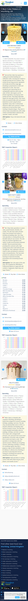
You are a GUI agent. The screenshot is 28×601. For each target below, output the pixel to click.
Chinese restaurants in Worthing (10, 556)
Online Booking (8, 472)
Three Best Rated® (13, 599)
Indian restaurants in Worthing (10, 561)
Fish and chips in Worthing (9, 559)
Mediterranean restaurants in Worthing (12, 566)
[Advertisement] (14, 525)
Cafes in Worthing (7, 554)
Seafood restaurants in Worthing (10, 575)
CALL (6, 42)
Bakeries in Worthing (8, 549)
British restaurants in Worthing (10, 552)
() (17, 47)
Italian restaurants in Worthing (10, 563)
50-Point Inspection (15, 16)
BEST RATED (3, 7)
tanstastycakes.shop (10, 325)
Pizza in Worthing (7, 570)
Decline (22, 597)
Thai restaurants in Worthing (9, 577)
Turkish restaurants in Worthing (10, 579)
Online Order (7, 317)
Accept (17, 597)
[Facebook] (1, 595)
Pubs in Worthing (7, 572)
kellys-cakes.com (9, 480)
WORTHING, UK (11, 7)
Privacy (3, 596)
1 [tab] (11, 188)
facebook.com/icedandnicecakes (13, 133)
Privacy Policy (20, 594)
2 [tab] (12, 188)
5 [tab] (16, 188)
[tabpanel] (14, 33)
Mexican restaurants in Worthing (10, 568)
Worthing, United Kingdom (12, 546)
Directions (18, 200)
